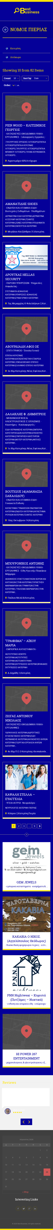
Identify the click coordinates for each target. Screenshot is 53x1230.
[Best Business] (26, 11)
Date (36, 78)
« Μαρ (25, 1191)
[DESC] (18, 85)
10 (15, 78)
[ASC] (13, 85)
